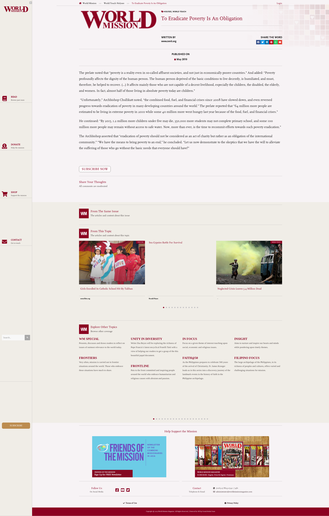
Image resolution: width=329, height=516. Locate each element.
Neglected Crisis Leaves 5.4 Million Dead (239, 288)
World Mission (89, 3)
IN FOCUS (189, 339)
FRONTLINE (140, 366)
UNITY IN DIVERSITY (146, 339)
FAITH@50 (190, 358)
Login (279, 3)
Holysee (120, 3)
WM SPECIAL (89, 339)
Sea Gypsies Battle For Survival (165, 242)
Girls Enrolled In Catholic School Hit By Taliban (106, 288)
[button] (258, 42)
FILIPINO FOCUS (246, 358)
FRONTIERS (88, 358)
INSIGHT (240, 339)
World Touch (110, 3)
